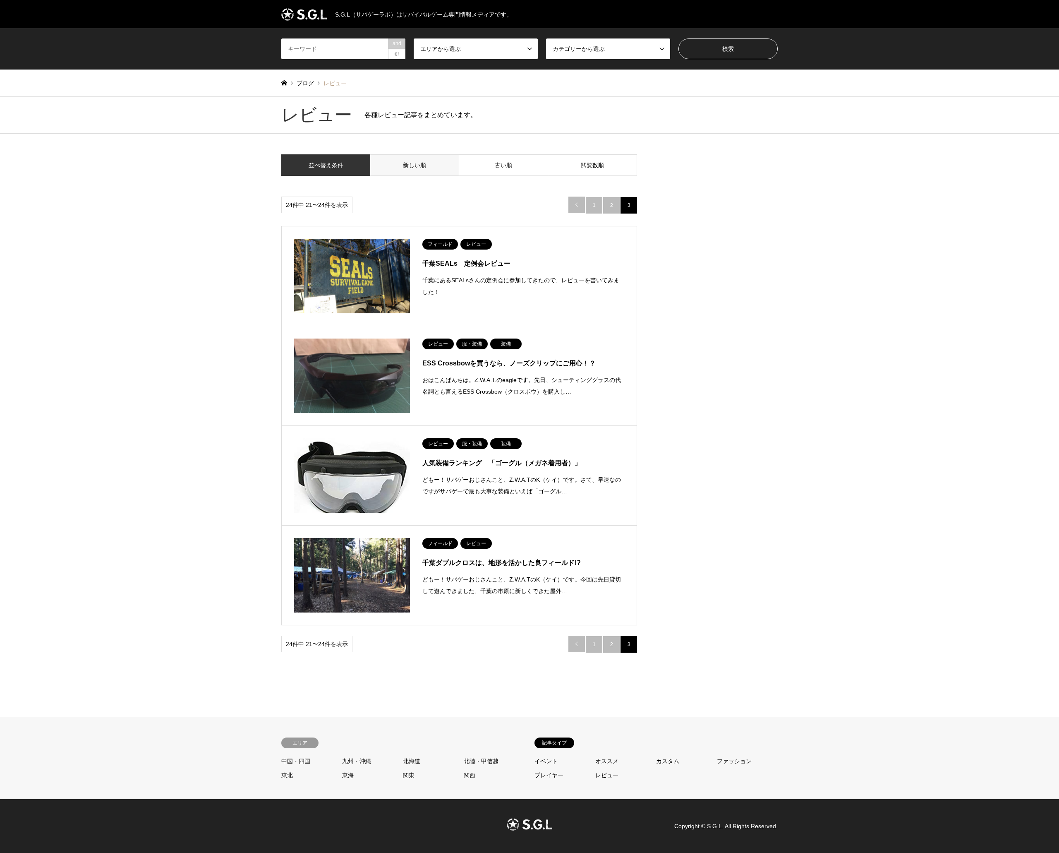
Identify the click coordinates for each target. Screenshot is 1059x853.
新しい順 (414, 165)
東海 (348, 775)
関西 (469, 775)
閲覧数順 (592, 165)
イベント (546, 761)
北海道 (411, 761)
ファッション (734, 761)
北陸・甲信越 (481, 761)
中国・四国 (295, 761)
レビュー (606, 775)
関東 (408, 775)
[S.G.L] (529, 825)
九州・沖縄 (356, 761)
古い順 (503, 165)
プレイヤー (548, 775)
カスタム (667, 761)
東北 (287, 775)
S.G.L (714, 825)
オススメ (606, 761)
